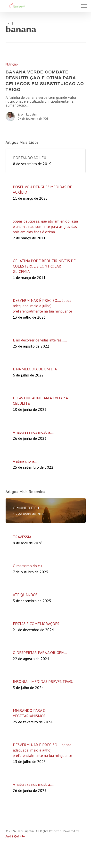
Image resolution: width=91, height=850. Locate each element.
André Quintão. (15, 836)
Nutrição (12, 64)
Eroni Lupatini (27, 114)
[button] (84, 5)
